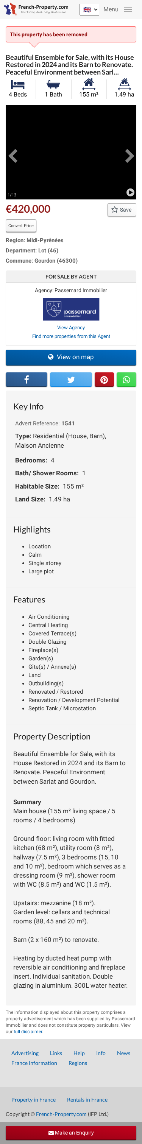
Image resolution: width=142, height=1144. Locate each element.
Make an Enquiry (74, 1133)
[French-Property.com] (34, 9)
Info (101, 1053)
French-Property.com (61, 1114)
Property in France (33, 1099)
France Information (34, 1063)
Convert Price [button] (21, 225)
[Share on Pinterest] (104, 379)
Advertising (25, 1053)
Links (56, 1053)
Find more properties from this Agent (71, 336)
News (123, 1053)
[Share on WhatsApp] (126, 379)
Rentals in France (87, 1099)
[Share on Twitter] (71, 379)
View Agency (71, 327)
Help (79, 1053)
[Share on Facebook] (26, 379)
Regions (78, 1063)
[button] (12, 152)
